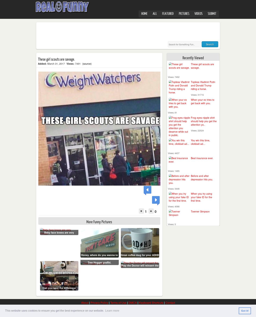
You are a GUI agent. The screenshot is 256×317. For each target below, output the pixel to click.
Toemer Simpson (200, 211)
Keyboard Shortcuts (151, 303)
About (84, 303)
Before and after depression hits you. (202, 177)
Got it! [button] (245, 310)
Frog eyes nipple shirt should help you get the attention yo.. (204, 121)
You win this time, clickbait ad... (200, 142)
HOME (144, 13)
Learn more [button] (112, 310)
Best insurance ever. (202, 158)
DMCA (133, 303)
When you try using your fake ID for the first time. (201, 197)
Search (210, 44)
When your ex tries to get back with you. (202, 101)
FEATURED (168, 13)
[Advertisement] (101, 32)
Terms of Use (118, 303)
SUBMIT (212, 13)
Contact (170, 303)
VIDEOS (199, 13)
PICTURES (184, 13)
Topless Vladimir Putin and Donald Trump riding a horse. (203, 85)
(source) (87, 63)
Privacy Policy (99, 303)
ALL (155, 13)
